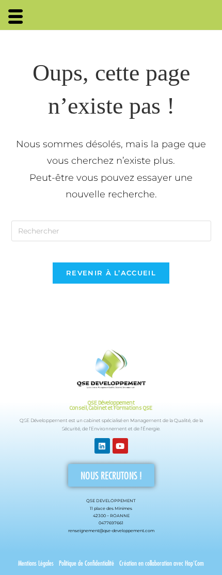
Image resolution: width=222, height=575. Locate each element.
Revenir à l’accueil (111, 273)
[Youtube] (120, 446)
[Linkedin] (102, 446)
